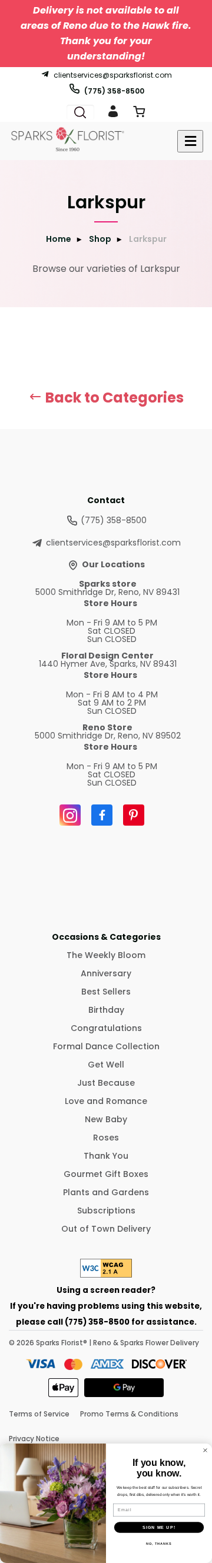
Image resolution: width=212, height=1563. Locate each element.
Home (58, 239)
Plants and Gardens (106, 1192)
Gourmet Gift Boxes (106, 1174)
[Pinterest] (133, 815)
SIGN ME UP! (159, 1527)
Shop (100, 239)
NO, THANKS (159, 1543)
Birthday (106, 1010)
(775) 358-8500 (114, 90)
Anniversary (106, 973)
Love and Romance (106, 1101)
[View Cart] (139, 114)
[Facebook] (101, 815)
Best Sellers (106, 991)
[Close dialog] (205, 1450)
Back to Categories (113, 397)
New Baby (106, 1119)
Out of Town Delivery (106, 1229)
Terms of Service (39, 1414)
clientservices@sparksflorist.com (113, 74)
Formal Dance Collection (106, 1046)
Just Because (106, 1083)
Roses (106, 1137)
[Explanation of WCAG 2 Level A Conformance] (106, 1274)
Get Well (106, 1064)
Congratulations (106, 1028)
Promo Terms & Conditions (129, 1414)
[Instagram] (70, 815)
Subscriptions (106, 1210)
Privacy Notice (34, 1439)
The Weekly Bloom (106, 955)
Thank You (106, 1156)
